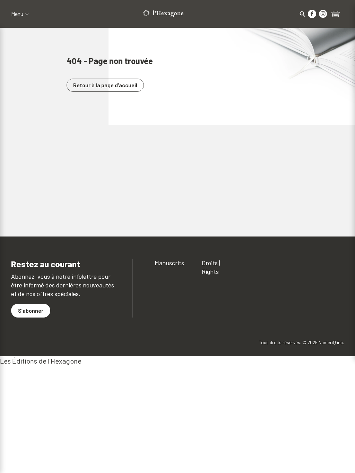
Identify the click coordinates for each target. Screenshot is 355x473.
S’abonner (30, 310)
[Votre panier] (335, 14)
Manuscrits (169, 263)
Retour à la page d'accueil (105, 85)
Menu (17, 14)
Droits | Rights (211, 267)
